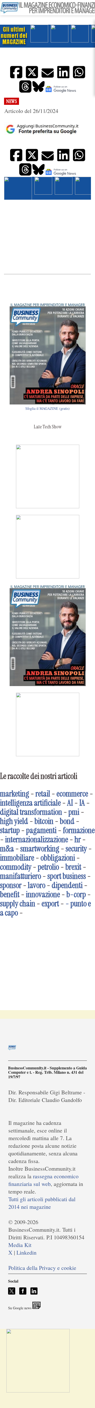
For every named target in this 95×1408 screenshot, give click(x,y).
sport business (66, 876)
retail (42, 793)
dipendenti (67, 885)
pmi (73, 812)
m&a (7, 848)
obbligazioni (58, 857)
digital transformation (31, 812)
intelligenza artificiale (30, 802)
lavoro (36, 885)
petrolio (48, 867)
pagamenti (41, 830)
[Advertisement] (47, 236)
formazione (79, 830)
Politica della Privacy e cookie (42, 1267)
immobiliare (17, 857)
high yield (14, 821)
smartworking (39, 848)
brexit (73, 867)
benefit (10, 894)
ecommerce (72, 793)
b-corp (76, 894)
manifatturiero (20, 876)
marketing (14, 793)
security (76, 848)
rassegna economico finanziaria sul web (43, 1179)
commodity (15, 867)
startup (10, 830)
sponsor (11, 885)
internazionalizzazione (36, 839)
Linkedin (26, 1252)
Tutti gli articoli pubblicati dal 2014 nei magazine (41, 1202)
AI (70, 802)
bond (67, 821)
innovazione (43, 894)
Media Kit (19, 1245)
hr (77, 839)
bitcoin (43, 821)
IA (82, 802)
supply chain (17, 903)
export (50, 903)
